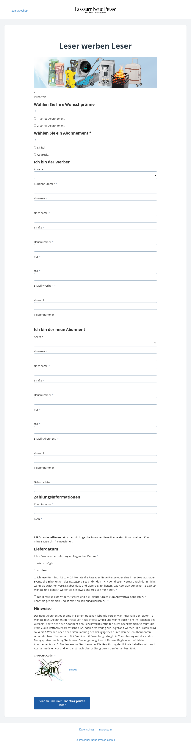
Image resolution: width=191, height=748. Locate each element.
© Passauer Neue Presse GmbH (95, 740)
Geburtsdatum (43, 482)
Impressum (105, 729)
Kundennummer (44, 184)
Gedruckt (42, 154)
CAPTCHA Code (43, 655)
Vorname (39, 198)
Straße (38, 227)
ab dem (42, 570)
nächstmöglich (46, 563)
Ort (36, 271)
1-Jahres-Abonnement (51, 118)
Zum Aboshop (20, 10)
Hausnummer (42, 242)
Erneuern (74, 669)
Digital (41, 147)
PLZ (36, 256)
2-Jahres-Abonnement (51, 125)
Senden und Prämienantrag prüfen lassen (62, 703)
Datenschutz (86, 729)
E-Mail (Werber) (43, 285)
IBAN (37, 518)
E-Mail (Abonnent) (45, 438)
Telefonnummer (44, 314)
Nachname (41, 213)
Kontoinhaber (42, 504)
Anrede (38, 169)
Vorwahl (39, 300)
